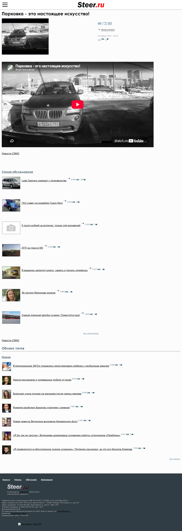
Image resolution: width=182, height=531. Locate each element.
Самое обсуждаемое (17, 172)
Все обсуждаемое (91, 333)
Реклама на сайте (18, 513)
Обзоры (18, 480)
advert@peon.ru (63, 511)
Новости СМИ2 (10, 153)
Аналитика (108, 29)
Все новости (175, 459)
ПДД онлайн (31, 480)
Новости (6, 480)
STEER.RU (24, 492)
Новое (6, 357)
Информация (47, 480)
